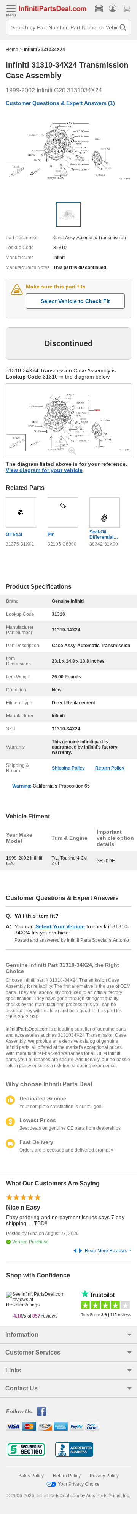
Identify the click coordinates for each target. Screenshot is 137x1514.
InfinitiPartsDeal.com (27, 1029)
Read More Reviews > (108, 1250)
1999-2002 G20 (22, 1017)
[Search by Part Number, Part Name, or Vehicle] (122, 27)
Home (12, 49)
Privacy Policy (104, 1476)
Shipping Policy (68, 768)
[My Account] (112, 8)
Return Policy (109, 768)
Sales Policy (31, 1476)
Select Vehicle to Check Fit (75, 301)
